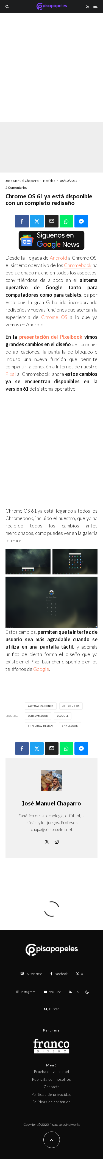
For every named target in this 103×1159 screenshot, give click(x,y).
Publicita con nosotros (51, 1079)
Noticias (49, 181)
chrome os (72, 706)
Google (41, 669)
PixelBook (70, 725)
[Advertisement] (51, 74)
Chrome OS (54, 317)
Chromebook (77, 265)
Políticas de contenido (51, 1102)
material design (41, 725)
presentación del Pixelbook (50, 337)
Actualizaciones (41, 706)
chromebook (38, 716)
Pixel (10, 374)
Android (58, 258)
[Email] (52, 221)
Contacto (52, 1087)
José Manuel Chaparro (21, 181)
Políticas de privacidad (52, 1094)
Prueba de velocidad (51, 1071)
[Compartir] (22, 221)
